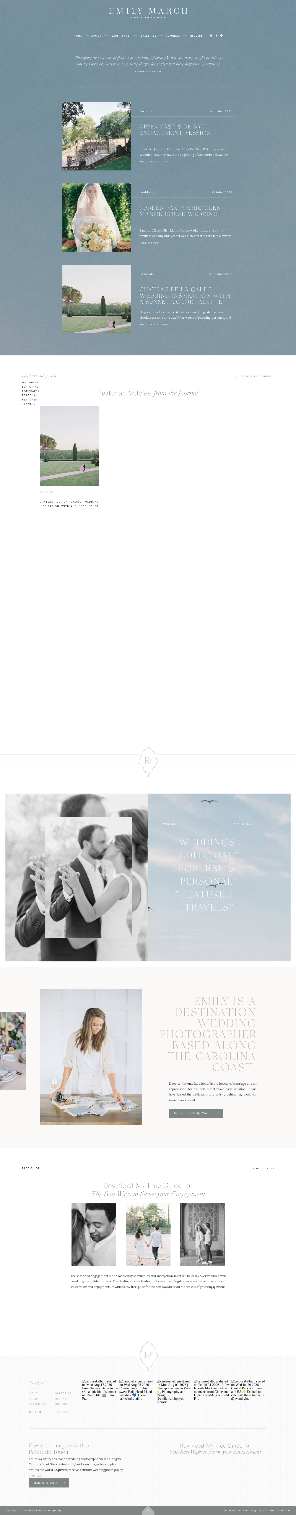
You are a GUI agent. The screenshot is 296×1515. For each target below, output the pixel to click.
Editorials (147, 274)
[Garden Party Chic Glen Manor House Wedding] (164, 242)
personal (30, 395)
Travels (28, 404)
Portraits (146, 111)
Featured (30, 399)
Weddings (147, 192)
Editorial (30, 386)
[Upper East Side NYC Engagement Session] (164, 161)
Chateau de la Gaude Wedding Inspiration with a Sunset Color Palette (185, 296)
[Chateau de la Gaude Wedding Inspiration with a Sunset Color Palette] (164, 324)
